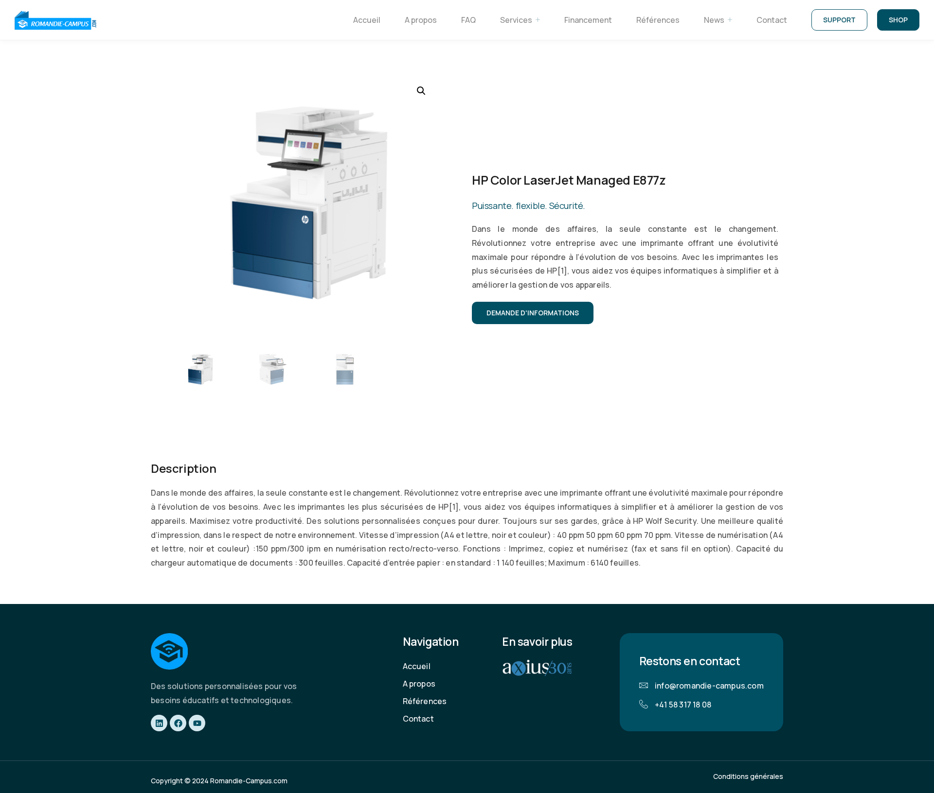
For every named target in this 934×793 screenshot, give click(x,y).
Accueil (366, 20)
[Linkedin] (159, 723)
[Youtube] (197, 723)
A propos (421, 20)
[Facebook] (178, 723)
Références (658, 20)
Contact (771, 20)
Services (516, 20)
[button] (421, 91)
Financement (588, 20)
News (714, 20)
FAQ (468, 20)
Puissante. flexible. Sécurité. (528, 205)
